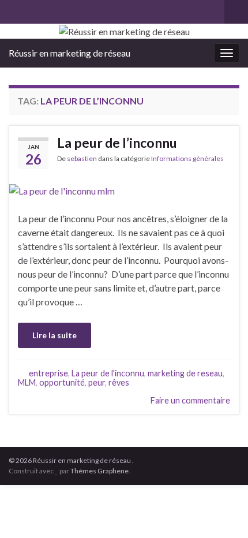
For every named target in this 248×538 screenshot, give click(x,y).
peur (96, 382)
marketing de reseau (185, 373)
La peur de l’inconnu (117, 142)
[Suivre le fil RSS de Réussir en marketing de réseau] (14, 9)
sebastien (82, 158)
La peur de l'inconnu (108, 373)
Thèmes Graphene (99, 470)
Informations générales (187, 158)
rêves (118, 382)
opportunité (62, 382)
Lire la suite (54, 335)
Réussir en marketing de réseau (69, 52)
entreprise (48, 373)
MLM (27, 382)
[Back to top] (222, 512)
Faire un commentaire (190, 400)
